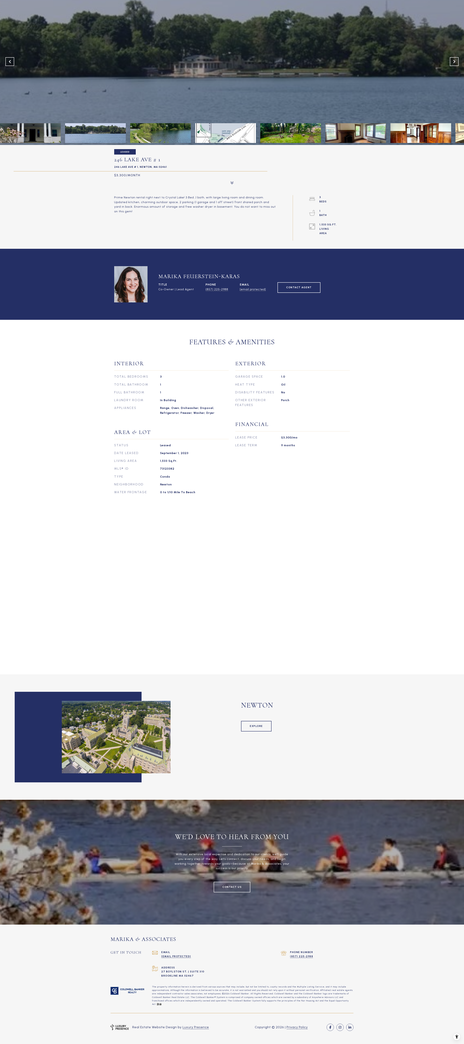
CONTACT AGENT (299, 287)
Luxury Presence (196, 1027)
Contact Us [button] (232, 887)
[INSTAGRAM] (340, 1027)
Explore (256, 726)
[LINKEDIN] (349, 1027)
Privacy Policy (297, 1027)
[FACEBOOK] (330, 1027)
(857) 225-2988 (217, 289)
